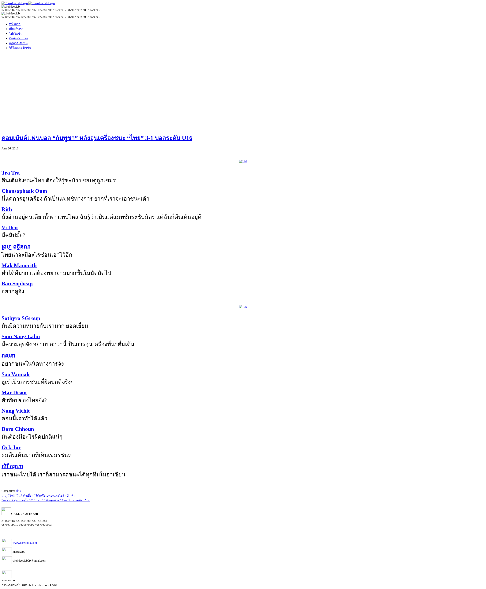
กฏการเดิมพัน (18, 43)
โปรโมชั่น (15, 33)
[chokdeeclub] (28, 3)
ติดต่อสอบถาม (18, 38)
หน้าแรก (15, 24)
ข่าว (18, 490)
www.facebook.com (25, 542)
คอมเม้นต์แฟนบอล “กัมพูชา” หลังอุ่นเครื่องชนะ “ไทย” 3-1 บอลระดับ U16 (97, 137)
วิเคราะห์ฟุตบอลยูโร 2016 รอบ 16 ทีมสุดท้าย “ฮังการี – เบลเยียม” (46, 500)
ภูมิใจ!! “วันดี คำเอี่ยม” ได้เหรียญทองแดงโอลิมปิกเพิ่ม (39, 495)
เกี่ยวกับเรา (16, 28)
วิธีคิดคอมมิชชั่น (20, 47)
